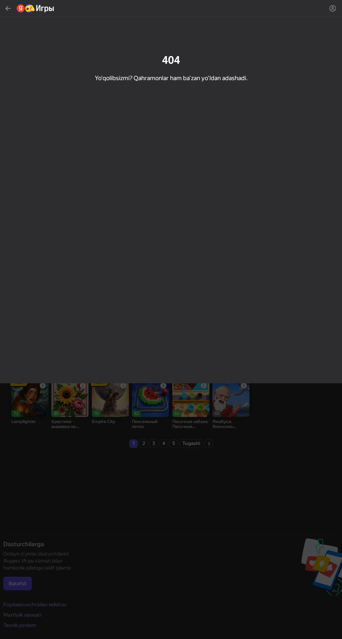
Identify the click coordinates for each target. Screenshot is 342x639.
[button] (171, 319)
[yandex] (35, 8)
